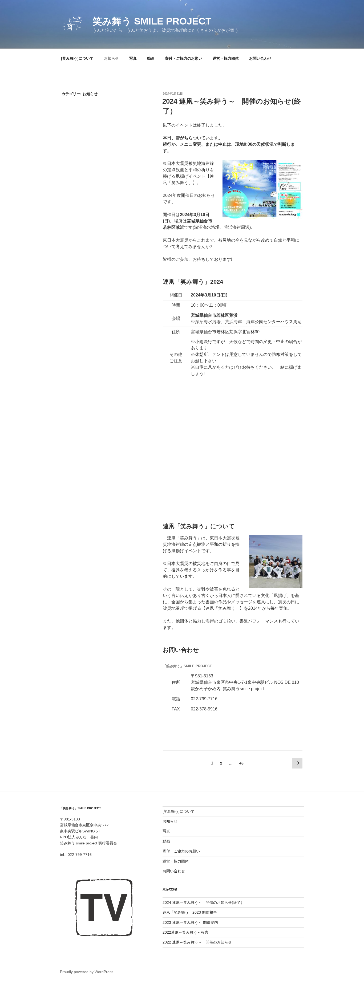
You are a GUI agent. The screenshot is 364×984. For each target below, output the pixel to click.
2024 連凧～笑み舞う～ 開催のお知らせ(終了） (203, 902)
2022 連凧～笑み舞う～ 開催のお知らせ (197, 942)
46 (241, 764)
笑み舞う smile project (151, 21)
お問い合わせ (260, 58)
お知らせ (111, 58)
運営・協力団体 (226, 58)
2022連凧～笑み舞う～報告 (185, 932)
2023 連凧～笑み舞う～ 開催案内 (190, 922)
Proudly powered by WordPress (86, 972)
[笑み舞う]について (77, 58)
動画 (151, 58)
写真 (133, 58)
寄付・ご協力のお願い (183, 58)
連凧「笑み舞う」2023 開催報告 (190, 912)
